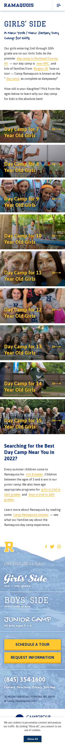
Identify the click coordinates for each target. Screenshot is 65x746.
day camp (12, 78)
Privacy (37, 687)
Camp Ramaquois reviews (30, 515)
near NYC (42, 63)
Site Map (49, 687)
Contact (9, 687)
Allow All (32, 739)
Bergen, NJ (41, 68)
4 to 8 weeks (34, 474)
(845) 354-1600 (25, 679)
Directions (24, 687)
